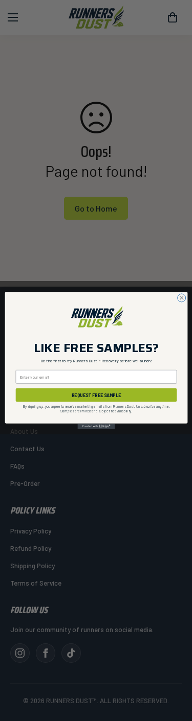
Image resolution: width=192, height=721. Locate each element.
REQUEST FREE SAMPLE (95, 395)
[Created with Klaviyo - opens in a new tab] (96, 426)
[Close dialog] (181, 298)
